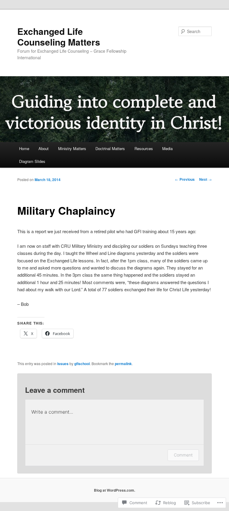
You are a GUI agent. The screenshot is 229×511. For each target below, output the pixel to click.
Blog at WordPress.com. (114, 490)
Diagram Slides (32, 161)
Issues (63, 363)
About (43, 148)
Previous (185, 179)
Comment (183, 454)
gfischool (82, 363)
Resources (143, 148)
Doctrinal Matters (110, 148)
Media (167, 148)
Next (205, 179)
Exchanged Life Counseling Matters (58, 36)
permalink (123, 363)
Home (24, 148)
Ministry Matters (72, 148)
